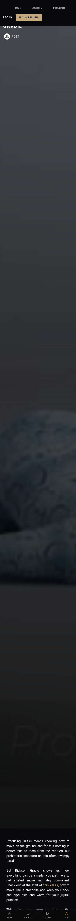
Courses (37, 7)
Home (17, 7)
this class (50, 885)
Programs (59, 7)
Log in (7, 17)
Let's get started (29, 17)
